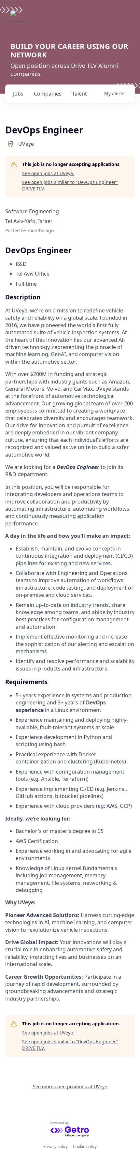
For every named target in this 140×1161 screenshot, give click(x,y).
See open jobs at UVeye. (48, 173)
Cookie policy (85, 1146)
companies (48, 93)
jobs (18, 93)
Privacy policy (55, 1146)
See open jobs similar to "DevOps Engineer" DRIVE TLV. (70, 185)
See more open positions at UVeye (70, 1086)
